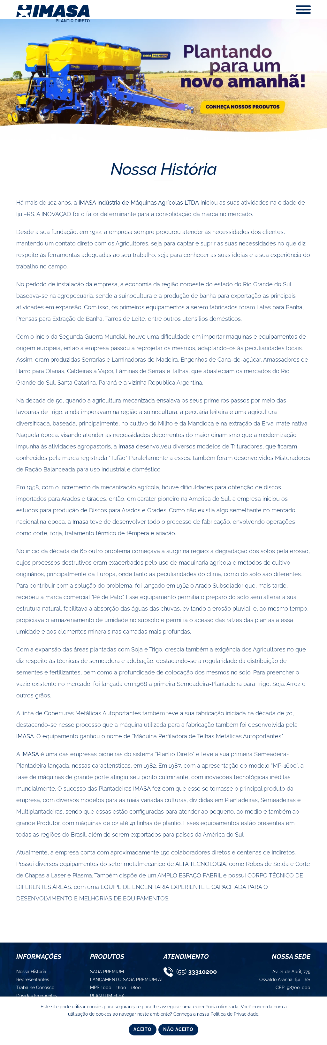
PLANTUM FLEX (107, 995)
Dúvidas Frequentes (36, 995)
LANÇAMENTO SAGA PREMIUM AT (127, 979)
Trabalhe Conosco (35, 987)
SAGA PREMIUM (107, 971)
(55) (196, 971)
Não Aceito (178, 1029)
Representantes (32, 979)
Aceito (142, 1029)
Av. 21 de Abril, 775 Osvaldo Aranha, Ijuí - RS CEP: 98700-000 (285, 979)
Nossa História (163, 169)
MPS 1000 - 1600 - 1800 (115, 987)
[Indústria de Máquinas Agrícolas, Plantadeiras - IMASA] (53, 21)
